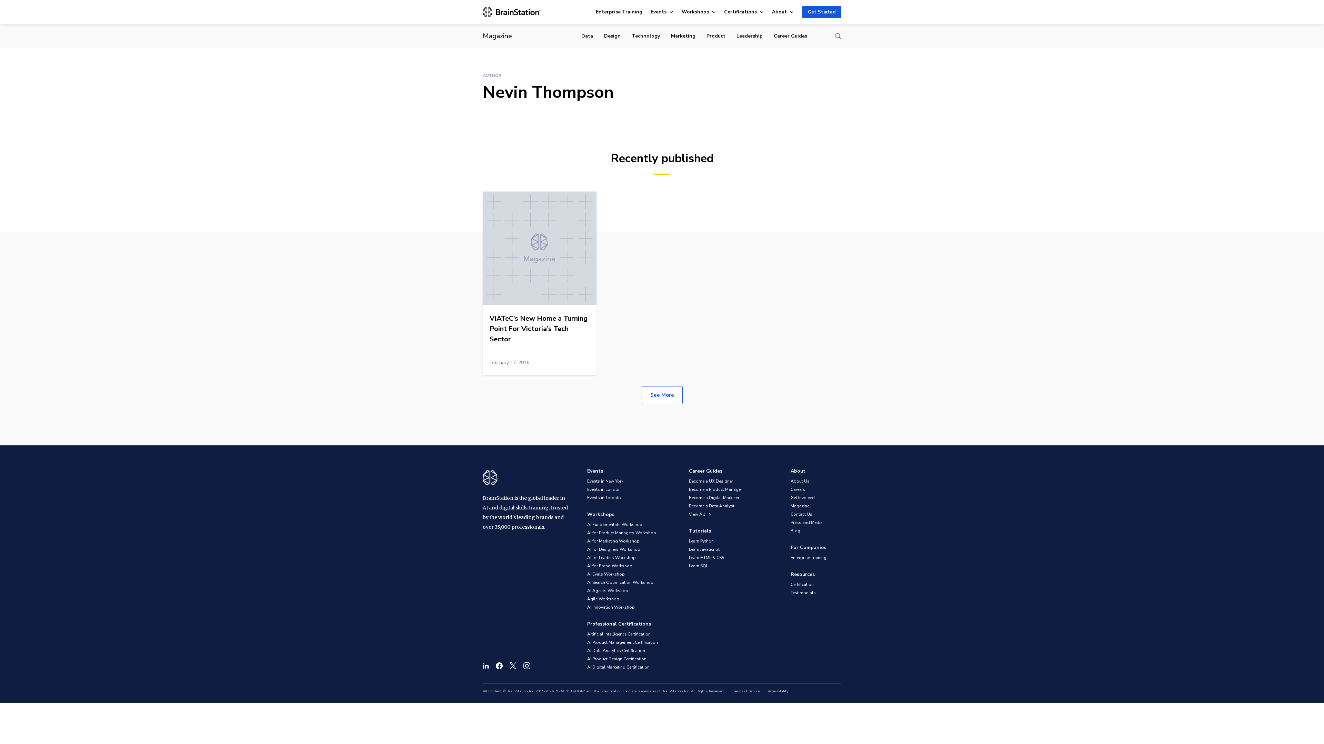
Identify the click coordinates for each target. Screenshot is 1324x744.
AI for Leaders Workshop (611, 557)
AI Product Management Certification (622, 642)
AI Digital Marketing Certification (618, 667)
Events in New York (605, 481)
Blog (795, 531)
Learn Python (701, 541)
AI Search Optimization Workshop (620, 582)
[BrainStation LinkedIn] (486, 666)
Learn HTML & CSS (706, 557)
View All (697, 514)
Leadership (749, 36)
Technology (646, 36)
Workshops (695, 12)
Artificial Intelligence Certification (619, 634)
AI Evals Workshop (606, 574)
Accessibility (778, 691)
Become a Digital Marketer (714, 497)
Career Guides (790, 36)
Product (715, 36)
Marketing (683, 36)
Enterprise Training (619, 12)
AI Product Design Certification (616, 659)
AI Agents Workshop (607, 590)
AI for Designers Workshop (613, 549)
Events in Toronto (604, 497)
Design (612, 36)
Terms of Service (746, 691)
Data (587, 36)
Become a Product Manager (715, 489)
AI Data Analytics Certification (616, 650)
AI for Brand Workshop (609, 566)
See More (662, 395)
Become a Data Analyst (711, 506)
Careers (798, 489)
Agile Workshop (603, 599)
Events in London (604, 489)
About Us (800, 481)
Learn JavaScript (704, 549)
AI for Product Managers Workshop (621, 533)
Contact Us (801, 514)
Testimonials (803, 593)
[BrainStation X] (513, 665)
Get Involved (803, 497)
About (779, 12)
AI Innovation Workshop (611, 607)
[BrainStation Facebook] (499, 665)
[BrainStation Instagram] (526, 665)
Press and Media (807, 522)
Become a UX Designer (711, 481)
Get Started (821, 12)
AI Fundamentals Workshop (614, 524)
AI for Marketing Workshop (613, 541)
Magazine (800, 506)
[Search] (838, 36)
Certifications (740, 12)
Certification (802, 584)
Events (658, 12)
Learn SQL (698, 566)
